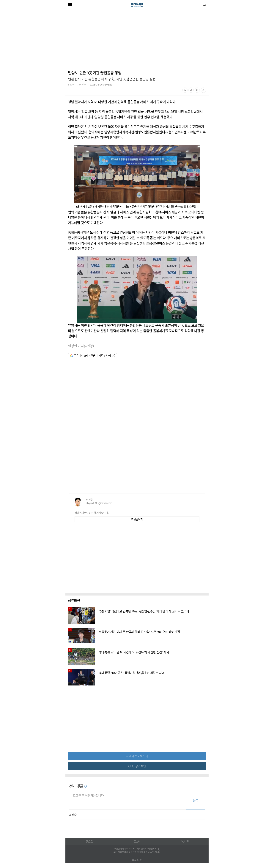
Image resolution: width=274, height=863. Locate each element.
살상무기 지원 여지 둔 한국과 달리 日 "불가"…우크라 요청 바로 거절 (139, 632)
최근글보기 (137, 519)
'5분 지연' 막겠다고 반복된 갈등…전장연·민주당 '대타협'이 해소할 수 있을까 (144, 611)
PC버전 (185, 841)
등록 (195, 800)
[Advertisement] (96, 39)
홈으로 (89, 841)
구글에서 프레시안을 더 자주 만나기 (92, 355)
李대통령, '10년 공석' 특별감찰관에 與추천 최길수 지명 (131, 673)
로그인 (137, 841)
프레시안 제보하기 (137, 756)
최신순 (73, 814)
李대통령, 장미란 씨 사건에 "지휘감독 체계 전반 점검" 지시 (134, 652)
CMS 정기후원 (137, 766)
